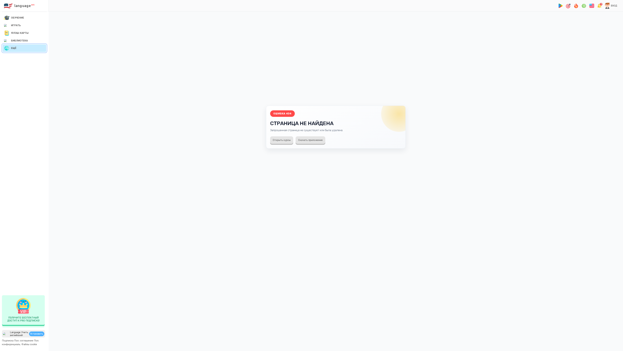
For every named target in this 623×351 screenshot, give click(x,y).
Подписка (7, 340)
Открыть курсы (282, 140)
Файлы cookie (29, 344)
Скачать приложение (310, 140)
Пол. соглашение (23, 340)
